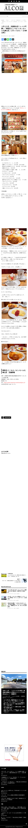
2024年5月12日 (4, 810)
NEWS (2, 787)
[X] (11, 1)
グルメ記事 (3, 768)
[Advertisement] (14, 88)
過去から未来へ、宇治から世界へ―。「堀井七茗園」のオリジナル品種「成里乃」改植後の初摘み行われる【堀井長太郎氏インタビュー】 (13, 808)
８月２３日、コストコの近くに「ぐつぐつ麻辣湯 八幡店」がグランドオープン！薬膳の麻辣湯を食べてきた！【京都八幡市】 (14, 704)
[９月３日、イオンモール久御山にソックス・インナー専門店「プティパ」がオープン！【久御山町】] (4, 598)
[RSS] (16, 1)
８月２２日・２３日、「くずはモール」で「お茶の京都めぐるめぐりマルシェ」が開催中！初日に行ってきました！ (14, 711)
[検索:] (14, 16)
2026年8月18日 (4, 784)
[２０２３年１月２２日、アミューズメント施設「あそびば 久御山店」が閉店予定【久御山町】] (4, 591)
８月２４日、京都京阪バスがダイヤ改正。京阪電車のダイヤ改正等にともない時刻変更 (13, 799)
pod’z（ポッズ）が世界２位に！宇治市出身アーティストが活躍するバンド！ (13, 791)
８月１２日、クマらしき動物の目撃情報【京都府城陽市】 (13, 795)
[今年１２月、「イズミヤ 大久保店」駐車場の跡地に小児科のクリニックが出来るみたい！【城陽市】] (14, 687)
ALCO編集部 (12, 35)
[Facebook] (9, 1)
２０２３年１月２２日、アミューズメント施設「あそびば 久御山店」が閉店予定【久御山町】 (17, 591)
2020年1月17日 (10, 608)
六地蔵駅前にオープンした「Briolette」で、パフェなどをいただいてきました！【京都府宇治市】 (13, 778)
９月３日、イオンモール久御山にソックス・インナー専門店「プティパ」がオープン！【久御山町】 (17, 597)
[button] (26, 13)
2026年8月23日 (4, 775)
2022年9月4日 (10, 600)
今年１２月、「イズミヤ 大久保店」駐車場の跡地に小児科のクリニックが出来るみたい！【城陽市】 (14, 692)
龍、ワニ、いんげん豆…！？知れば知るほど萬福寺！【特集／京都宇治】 (14, 818)
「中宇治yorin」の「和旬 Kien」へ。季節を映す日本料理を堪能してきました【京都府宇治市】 (13, 782)
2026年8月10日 (4, 801)
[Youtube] (19, 1)
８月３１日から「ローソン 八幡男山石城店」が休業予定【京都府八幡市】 (14, 707)
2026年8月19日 (4, 779)
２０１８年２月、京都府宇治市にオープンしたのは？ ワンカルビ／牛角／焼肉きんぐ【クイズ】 (14, 700)
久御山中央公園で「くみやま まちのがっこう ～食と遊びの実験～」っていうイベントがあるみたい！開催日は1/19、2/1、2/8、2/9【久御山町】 (17, 604)
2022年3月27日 (5, 35)
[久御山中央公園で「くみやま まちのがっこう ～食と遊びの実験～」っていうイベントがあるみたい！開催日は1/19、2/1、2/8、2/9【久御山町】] (4, 604)
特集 (2, 804)
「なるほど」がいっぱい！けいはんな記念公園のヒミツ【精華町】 (13, 813)
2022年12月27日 (11, 593)
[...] (12, 697)
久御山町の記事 (7, 417)
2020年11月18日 (4, 820)
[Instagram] (14, 1)
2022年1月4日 (4, 815)
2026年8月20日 (4, 793)
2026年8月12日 (4, 796)
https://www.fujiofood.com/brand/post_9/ (14, 382)
